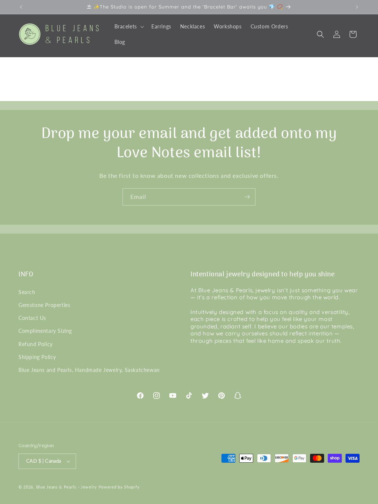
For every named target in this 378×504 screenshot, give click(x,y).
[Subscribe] (247, 197)
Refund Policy (35, 344)
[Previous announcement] (21, 7)
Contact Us (32, 318)
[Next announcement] (357, 7)
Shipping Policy (37, 357)
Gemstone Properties (44, 305)
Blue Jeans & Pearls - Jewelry (66, 486)
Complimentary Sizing (45, 331)
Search (26, 292)
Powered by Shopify (119, 486)
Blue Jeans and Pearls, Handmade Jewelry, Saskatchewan (89, 370)
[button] (128, 26)
